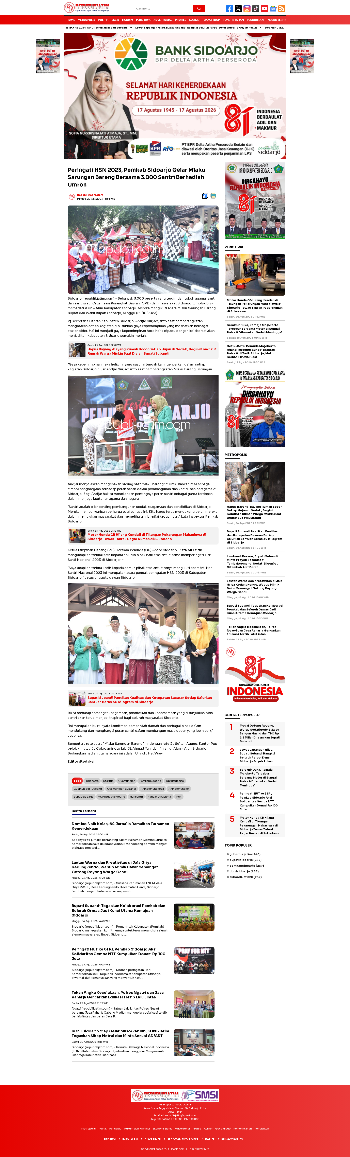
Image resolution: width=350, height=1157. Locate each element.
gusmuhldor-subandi (88, 788)
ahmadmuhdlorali (152, 788)
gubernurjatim (244, 854)
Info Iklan (130, 1139)
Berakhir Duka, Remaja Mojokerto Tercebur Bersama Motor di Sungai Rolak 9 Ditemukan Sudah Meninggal (254, 328)
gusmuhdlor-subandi (121, 788)
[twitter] (239, 11)
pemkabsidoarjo (150, 781)
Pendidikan (255, 19)
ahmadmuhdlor (179, 788)
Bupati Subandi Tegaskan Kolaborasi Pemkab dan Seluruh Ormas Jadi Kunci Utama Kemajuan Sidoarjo (118, 911)
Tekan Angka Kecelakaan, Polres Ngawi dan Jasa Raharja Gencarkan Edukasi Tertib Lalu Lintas (118, 994)
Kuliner (195, 19)
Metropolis (86, 19)
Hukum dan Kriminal (137, 1128)
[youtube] (265, 11)
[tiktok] (256, 11)
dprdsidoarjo (175, 781)
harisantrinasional (159, 796)
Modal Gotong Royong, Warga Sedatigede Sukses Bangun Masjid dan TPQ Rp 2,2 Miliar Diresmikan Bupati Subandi (260, 733)
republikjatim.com (90, 194)
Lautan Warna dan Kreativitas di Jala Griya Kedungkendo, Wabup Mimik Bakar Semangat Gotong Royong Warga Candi (115, 867)
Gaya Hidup (212, 19)
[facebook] (230, 11)
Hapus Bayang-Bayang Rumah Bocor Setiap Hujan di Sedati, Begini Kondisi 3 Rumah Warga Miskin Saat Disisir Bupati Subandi (152, 351)
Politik (103, 19)
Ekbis (115, 19)
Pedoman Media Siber (183, 1139)
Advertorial (163, 19)
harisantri (136, 796)
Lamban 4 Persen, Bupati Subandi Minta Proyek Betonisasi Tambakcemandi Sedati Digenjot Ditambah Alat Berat (252, 561)
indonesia (92, 781)
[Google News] (274, 11)
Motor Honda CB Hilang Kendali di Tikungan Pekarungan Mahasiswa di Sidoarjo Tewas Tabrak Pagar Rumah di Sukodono (147, 537)
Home (71, 19)
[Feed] (282, 11)
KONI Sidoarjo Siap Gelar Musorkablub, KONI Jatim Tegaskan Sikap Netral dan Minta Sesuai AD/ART (120, 1033)
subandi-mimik (245, 877)
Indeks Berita (276, 19)
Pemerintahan (233, 19)
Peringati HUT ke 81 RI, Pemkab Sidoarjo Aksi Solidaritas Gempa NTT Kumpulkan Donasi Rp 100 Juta (118, 954)
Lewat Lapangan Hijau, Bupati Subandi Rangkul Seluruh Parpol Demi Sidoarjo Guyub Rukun (145, 27)
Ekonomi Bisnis (162, 1128)
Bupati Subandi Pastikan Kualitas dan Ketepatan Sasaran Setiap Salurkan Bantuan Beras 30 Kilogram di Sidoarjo (150, 700)
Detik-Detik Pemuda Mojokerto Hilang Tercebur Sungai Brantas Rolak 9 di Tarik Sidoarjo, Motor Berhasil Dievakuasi (251, 351)
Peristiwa (143, 19)
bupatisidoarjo (84, 796)
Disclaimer (152, 1139)
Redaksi (110, 1139)
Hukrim (127, 19)
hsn (178, 796)
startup (108, 781)
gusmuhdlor (126, 781)
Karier (210, 1139)
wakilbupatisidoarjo (111, 796)
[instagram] (247, 11)
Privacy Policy (232, 1139)
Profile (180, 19)
